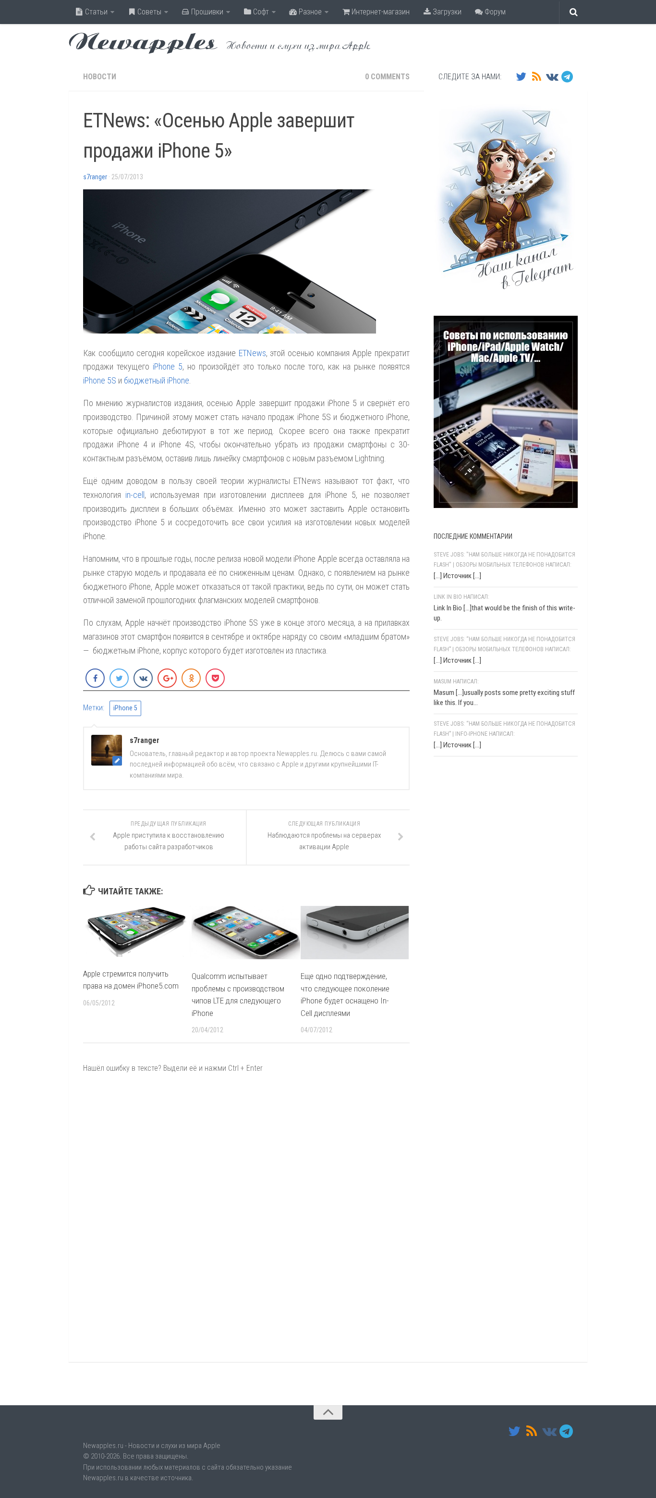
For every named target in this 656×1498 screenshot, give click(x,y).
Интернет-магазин (380, 11)
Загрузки (446, 11)
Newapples (143, 43)
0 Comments (387, 76)
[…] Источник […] (457, 575)
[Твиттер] (521, 76)
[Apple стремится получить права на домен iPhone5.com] (137, 931)
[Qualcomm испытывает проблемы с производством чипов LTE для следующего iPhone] (246, 932)
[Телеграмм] (567, 76)
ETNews (252, 353)
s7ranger (95, 177)
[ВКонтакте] (552, 76)
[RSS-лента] (536, 76)
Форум (494, 11)
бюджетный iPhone (156, 380)
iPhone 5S (99, 380)
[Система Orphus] (491, 888)
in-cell (135, 495)
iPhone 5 (167, 366)
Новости (99, 76)
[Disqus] (246, 1217)
